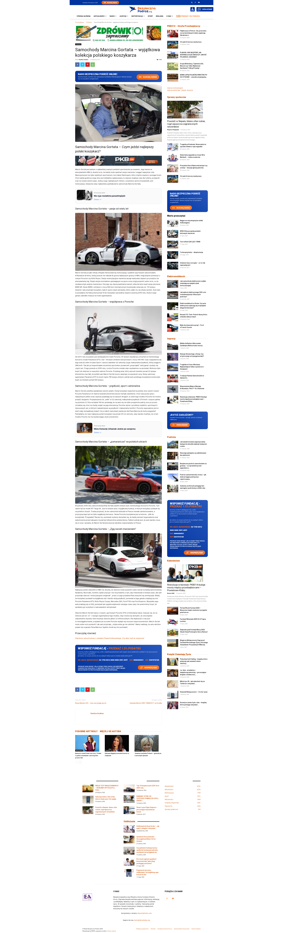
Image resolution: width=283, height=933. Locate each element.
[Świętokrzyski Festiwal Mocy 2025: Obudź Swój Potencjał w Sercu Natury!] (172, 632)
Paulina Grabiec (83, 59)
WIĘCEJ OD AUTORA (110, 731)
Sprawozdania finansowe (181, 929)
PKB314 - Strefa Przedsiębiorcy (183, 26)
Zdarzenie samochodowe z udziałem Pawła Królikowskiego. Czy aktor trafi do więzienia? (109, 638)
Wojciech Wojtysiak (173, 129)
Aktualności (99, 16)
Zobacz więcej (111, 931)
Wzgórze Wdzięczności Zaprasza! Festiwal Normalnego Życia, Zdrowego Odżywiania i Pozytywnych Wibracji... (194, 642)
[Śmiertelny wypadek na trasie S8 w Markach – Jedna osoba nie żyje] (172, 158)
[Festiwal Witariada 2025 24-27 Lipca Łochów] (172, 622)
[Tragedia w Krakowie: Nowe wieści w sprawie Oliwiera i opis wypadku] (172, 147)
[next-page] (80, 762)
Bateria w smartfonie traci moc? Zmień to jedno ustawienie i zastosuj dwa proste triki (88, 756)
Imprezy (171, 338)
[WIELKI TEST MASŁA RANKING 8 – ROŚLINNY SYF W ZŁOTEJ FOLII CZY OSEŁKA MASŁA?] (88, 788)
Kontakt (153, 929)
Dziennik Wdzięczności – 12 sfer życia (193, 692)
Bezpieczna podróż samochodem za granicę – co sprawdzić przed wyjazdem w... (193, 466)
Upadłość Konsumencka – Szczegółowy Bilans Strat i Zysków (146, 839)
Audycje (123, 16)
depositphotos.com (145, 913)
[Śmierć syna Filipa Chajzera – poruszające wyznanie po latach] (129, 810)
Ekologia (170, 117)
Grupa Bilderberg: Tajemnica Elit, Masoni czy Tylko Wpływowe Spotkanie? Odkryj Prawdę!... (192, 66)
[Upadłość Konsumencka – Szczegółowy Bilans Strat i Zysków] (129, 839)
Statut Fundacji (196, 929)
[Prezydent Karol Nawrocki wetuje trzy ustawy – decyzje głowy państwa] (172, 168)
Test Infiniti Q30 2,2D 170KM (190, 242)
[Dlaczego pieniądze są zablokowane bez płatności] (172, 456)
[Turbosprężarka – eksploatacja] (172, 255)
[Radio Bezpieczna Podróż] (142, 9)
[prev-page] (76, 762)
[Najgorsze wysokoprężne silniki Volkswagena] (172, 223)
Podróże (171, 437)
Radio (112, 16)
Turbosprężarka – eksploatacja (191, 252)
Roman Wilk (170, 593)
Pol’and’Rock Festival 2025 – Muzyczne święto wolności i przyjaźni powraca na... (193, 610)
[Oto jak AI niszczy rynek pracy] (172, 45)
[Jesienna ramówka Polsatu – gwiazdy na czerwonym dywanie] (148, 743)
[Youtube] (199, 2)
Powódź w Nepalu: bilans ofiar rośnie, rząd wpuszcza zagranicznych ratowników (186, 124)
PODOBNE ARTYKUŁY (86, 731)
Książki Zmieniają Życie (179, 654)
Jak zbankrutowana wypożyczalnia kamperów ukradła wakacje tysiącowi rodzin (193, 444)
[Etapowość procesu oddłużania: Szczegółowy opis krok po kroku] (129, 873)
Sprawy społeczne (176, 97)
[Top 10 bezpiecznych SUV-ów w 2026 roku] (129, 788)
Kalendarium (173, 560)
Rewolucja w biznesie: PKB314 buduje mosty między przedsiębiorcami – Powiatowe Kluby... (193, 399)
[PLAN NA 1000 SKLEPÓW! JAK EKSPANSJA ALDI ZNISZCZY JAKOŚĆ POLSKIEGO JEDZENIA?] (172, 55)
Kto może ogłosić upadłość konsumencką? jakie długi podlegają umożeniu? (146, 861)
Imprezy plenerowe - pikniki (175, 581)
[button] (192, 2)
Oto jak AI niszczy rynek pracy (190, 42)
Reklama (159, 16)
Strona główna (84, 16)
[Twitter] (82, 64)
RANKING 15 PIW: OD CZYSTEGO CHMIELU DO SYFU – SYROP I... (147, 798)
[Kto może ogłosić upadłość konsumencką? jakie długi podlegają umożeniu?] (129, 862)
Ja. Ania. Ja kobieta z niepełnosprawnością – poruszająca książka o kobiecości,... (193, 672)
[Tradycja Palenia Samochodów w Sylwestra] (172, 378)
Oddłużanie (181, 425)
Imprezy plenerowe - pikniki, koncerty (180, 90)
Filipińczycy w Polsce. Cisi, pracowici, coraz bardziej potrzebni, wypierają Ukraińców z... (193, 33)
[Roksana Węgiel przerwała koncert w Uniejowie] (118, 743)
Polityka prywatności (142, 929)
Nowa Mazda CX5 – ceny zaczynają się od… (91, 703)
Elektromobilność (176, 276)
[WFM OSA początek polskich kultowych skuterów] (172, 234)
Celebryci (89, 22)
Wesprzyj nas (150, 667)
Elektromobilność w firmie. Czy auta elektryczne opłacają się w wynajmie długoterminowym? (193, 306)
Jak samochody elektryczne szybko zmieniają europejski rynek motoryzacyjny (193, 283)
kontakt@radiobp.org (142, 920)
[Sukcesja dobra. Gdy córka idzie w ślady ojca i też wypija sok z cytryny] (88, 799)
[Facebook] (195, 2)
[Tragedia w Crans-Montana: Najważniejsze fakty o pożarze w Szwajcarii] (172, 367)
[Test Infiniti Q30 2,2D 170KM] (172, 244)
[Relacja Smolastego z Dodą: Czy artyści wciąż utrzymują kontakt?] (172, 357)
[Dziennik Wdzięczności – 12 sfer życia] (172, 695)
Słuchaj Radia (112, 2)
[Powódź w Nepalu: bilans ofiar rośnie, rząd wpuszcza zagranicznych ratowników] (187, 109)
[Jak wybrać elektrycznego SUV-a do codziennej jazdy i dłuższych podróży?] (172, 295)
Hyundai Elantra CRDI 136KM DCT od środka (146, 703)
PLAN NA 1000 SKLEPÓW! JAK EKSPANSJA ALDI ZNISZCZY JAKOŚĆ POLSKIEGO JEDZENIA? (193, 55)
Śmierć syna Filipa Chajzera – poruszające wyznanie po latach (146, 810)
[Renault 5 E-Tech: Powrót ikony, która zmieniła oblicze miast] (172, 317)
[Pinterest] (87, 64)
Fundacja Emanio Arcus (165, 929)
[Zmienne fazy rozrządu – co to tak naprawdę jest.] (172, 266)
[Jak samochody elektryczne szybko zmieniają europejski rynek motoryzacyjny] (172, 284)
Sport (150, 16)
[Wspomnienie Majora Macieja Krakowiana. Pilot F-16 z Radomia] (172, 389)
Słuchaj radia (150, 77)
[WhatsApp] (92, 64)
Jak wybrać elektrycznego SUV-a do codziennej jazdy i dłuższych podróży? (193, 294)
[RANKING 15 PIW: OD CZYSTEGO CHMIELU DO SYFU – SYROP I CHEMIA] (129, 799)
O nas (168, 16)
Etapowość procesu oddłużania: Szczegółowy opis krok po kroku (147, 872)
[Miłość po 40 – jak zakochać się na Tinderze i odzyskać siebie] (172, 684)
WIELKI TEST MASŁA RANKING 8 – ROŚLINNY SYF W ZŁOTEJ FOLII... (106, 788)
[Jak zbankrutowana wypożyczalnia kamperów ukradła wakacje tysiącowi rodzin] (172, 444)
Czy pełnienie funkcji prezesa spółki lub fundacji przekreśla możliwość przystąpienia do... (147, 850)
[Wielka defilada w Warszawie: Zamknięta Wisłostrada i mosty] (172, 346)
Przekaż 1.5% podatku (190, 16)
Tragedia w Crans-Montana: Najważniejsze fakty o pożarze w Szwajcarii (192, 367)
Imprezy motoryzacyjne (175, 88)
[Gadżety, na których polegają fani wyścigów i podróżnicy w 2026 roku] (172, 488)
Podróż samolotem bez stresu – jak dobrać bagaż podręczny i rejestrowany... (193, 477)
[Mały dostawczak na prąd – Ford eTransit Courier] (172, 328)
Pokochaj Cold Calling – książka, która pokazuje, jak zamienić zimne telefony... (193, 661)
